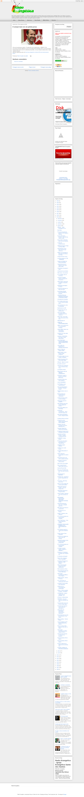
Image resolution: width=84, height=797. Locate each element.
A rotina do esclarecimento (61, 243)
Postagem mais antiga (46, 67)
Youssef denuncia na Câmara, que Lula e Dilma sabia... (62, 265)
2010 (58, 662)
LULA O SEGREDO (62, 382)
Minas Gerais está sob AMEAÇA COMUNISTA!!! (62, 372)
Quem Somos (21, 20)
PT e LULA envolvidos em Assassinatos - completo (63, 517)
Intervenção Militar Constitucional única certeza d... (62, 313)
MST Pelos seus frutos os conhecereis (63, 508)
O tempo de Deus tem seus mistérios (62, 380)
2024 (58, 200)
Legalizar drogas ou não (66, 693)
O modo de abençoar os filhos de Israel (63, 289)
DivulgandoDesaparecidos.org (63, 179)
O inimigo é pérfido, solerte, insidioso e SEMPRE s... (62, 549)
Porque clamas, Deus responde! (62, 534)
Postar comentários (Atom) (33, 70)
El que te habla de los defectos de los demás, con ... (63, 644)
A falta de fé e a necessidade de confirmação (61, 587)
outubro (59, 222)
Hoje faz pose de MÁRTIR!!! (61, 474)
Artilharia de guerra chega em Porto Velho (63, 246)
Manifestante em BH (62, 308)
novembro (60, 220)
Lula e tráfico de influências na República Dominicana (63, 346)
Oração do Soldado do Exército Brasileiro (62, 262)
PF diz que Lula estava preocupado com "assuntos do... (62, 442)
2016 (58, 215)
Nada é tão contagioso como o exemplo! (62, 559)
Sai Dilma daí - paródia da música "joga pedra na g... (63, 478)
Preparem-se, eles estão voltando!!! (63, 334)
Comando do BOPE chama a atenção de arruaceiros (62, 278)
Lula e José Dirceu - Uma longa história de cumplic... (63, 521)
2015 (58, 216)
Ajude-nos (29, 20)
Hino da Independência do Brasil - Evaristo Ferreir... (62, 388)
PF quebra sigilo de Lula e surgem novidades (63, 357)
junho (59, 652)
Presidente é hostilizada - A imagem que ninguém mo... (63, 553)
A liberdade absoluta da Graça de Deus (62, 491)
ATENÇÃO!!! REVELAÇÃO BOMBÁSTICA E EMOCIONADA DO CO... (63, 526)
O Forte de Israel (64, 716)
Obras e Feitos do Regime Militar (61, 350)
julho (59, 650)
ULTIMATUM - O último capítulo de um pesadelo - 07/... (62, 594)
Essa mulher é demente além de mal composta (63, 240)
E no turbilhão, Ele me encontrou (62, 275)
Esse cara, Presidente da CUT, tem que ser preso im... (63, 471)
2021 (58, 206)
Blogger (64, 794)
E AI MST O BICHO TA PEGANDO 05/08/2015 (63, 648)
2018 (58, 211)
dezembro (60, 218)
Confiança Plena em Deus (63, 418)
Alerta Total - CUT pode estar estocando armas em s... (63, 317)
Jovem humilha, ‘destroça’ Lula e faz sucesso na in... (63, 494)
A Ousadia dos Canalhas (63, 299)
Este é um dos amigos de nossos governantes (63, 484)
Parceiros (54, 20)
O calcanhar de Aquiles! (62, 556)
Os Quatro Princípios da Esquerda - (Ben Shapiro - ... (63, 562)
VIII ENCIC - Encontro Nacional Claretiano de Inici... (63, 600)
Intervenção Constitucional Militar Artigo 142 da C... (62, 631)
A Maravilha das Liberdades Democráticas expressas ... (61, 611)
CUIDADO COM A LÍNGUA (61, 445)
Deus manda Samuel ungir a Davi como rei (62, 466)
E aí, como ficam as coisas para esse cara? (63, 581)
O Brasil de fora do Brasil (63, 271)
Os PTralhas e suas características (62, 385)
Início (14, 20)
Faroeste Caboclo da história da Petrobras (62, 429)
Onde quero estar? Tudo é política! (62, 709)
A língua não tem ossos (62, 256)
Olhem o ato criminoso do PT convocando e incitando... (63, 326)
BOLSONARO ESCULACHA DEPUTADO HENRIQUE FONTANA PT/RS (63, 499)
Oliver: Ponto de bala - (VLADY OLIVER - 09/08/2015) (62, 566)
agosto (59, 225)
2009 (58, 663)
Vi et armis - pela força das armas (62, 481)
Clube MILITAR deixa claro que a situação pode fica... (62, 504)
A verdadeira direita (62, 369)
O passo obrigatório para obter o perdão (66, 676)
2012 (58, 658)
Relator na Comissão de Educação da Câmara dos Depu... (63, 253)
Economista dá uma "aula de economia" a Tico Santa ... (63, 616)
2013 (58, 656)
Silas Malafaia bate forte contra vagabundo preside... (63, 404)
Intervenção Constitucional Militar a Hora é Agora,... (63, 574)
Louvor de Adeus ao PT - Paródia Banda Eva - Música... (63, 623)
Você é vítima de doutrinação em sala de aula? (63, 454)
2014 (58, 655)
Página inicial (32, 67)
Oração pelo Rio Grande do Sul (61, 724)
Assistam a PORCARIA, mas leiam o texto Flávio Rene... (62, 337)
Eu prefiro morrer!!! (61, 363)
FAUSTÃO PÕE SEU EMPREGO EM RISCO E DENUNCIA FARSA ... (63, 296)
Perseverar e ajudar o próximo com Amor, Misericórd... (62, 376)
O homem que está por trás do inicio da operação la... (62, 607)
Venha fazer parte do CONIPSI (62, 401)
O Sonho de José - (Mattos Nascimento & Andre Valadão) (63, 421)
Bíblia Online (46, 20)
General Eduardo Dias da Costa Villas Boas (63, 571)
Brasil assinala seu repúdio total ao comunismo (61, 395)
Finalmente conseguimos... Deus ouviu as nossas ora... (63, 411)
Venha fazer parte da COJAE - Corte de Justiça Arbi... (62, 487)
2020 (58, 208)
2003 (58, 669)
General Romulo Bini (62, 468)
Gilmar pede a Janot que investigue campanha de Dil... (63, 282)
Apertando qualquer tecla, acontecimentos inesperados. (63, 541)
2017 (58, 213)
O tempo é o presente (65, 684)
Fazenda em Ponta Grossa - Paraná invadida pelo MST (62, 435)
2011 (58, 660)
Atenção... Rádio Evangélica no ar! (62, 228)
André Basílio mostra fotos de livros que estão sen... (62, 249)
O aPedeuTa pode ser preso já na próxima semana (65, 747)
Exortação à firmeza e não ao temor (62, 461)
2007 (58, 667)
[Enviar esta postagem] (31, 55)
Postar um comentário (18, 61)
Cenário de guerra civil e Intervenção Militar (63, 360)
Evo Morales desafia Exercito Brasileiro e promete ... (62, 292)
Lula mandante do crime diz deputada (63, 306)
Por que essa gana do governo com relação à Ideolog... (63, 233)
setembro (60, 223)
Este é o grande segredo (66, 738)
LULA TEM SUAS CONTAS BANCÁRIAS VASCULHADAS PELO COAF (63, 342)
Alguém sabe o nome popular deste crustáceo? (62, 353)
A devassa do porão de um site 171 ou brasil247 (62, 635)
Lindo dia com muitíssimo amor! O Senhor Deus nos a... (63, 366)
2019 (58, 209)
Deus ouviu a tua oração (63, 463)
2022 (58, 204)
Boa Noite (60, 230)
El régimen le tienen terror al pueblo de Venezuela (63, 432)
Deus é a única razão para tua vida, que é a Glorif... (63, 627)
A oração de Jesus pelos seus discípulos (63, 584)
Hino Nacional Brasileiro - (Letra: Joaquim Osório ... (63, 415)
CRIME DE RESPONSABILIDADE (63, 323)
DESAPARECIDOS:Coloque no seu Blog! (63, 178)
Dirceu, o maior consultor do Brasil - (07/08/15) (63, 591)
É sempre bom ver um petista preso (62, 310)
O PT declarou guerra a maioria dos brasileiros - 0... (63, 530)
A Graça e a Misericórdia (63, 597)
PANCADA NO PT (61, 320)
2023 (58, 202)
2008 (58, 665)
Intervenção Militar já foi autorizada (62, 408)
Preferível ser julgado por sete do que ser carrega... (63, 537)
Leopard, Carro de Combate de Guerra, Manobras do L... (62, 425)
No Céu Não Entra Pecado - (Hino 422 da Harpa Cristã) (63, 237)
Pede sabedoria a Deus (62, 568)
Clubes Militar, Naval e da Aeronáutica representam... (63, 330)
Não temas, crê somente (63, 272)
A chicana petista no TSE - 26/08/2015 (63, 259)
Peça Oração (37, 20)
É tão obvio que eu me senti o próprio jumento (63, 458)
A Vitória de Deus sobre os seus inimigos (62, 398)
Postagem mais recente (18, 67)
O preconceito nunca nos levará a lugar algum (63, 603)
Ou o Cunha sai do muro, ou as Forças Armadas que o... (63, 302)
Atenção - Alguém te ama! (63, 362)
